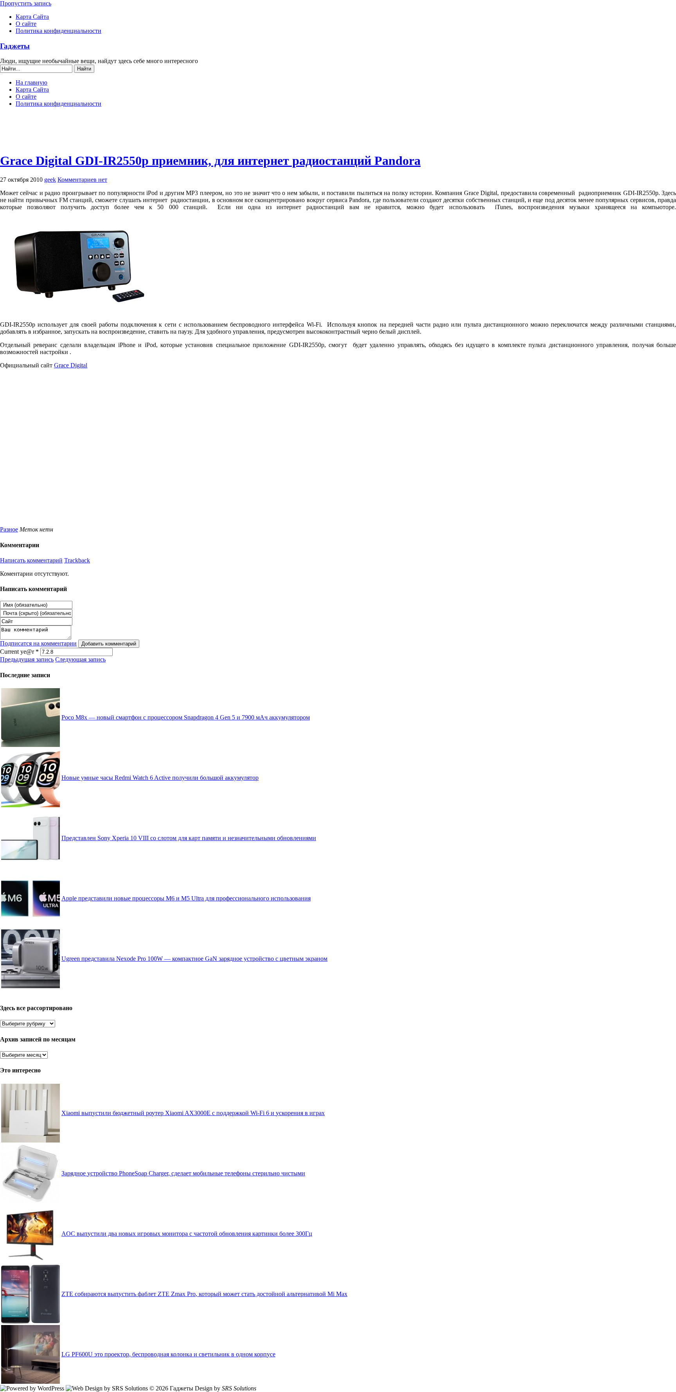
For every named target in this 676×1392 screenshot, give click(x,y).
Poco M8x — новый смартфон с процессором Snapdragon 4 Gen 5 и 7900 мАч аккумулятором (185, 717)
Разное (9, 529)
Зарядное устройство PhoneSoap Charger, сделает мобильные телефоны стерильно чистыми (183, 1173)
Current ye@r (19, 651)
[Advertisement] (338, 133)
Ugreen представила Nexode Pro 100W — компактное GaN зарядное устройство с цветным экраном (194, 958)
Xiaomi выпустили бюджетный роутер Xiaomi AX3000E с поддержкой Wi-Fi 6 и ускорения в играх (193, 1113)
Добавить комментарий (108, 644)
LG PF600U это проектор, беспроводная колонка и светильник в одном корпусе (168, 1354)
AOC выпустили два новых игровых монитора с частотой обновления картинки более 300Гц (186, 1233)
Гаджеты (15, 46)
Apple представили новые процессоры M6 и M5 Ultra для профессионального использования (186, 898)
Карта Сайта (32, 16)
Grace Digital (70, 365)
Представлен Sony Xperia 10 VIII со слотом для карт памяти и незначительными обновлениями (188, 838)
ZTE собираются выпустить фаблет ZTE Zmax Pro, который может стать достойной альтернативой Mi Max (204, 1294)
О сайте (26, 23)
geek (50, 179)
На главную (31, 82)
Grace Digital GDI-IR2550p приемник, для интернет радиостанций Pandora (210, 161)
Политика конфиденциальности (58, 30)
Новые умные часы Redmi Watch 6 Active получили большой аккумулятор (160, 777)
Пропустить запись (25, 3)
